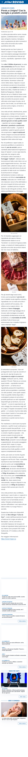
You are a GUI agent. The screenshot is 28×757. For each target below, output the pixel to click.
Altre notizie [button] (22, 621)
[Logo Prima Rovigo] (14, 2)
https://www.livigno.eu (8, 539)
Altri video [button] (23, 696)
